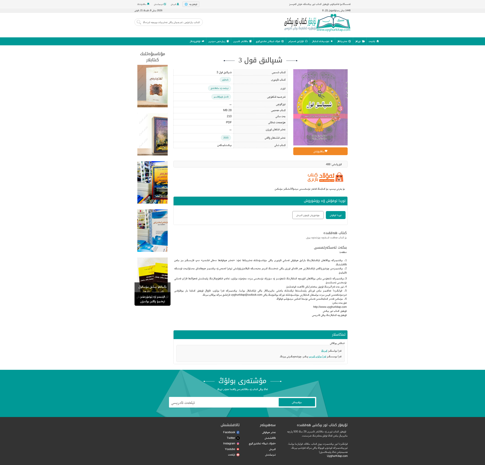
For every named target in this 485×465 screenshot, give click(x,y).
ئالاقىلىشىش (270, 437)
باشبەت (372, 41)
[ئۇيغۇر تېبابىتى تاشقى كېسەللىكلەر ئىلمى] (152, 182)
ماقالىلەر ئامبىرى (241, 41)
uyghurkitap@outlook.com (246, 294)
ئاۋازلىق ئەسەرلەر (296, 41)
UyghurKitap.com (337, 455)
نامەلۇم (225, 79)
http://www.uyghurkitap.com (330, 306)
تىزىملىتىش (159, 4)
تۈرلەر (358, 41)
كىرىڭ (324, 350)
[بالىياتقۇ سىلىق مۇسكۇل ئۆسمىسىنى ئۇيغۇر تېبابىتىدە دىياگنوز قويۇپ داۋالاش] (152, 134)
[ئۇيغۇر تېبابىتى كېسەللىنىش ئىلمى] (152, 230)
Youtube (230, 449)
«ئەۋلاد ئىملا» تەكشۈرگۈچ (262, 443)
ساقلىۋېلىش (319, 151)
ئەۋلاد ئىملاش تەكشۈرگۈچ (268, 41)
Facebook (229, 432)
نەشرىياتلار (342, 41)
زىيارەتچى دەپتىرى (217, 41)
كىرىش (174, 4)
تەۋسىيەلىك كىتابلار (321, 41)
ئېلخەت (231, 454)
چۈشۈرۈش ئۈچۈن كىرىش (308, 215)
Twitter (231, 437)
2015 (225, 137)
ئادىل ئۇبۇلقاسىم (221, 96)
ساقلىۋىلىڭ (142, 4)
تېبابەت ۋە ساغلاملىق (219, 88)
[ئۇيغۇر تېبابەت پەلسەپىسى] (152, 86)
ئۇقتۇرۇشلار (195, 41)
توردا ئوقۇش (336, 215)
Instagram (229, 443)
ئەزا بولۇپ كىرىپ (317, 356)
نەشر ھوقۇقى (269, 432)
